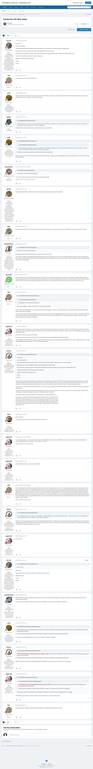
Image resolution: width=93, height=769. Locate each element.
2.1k (9, 238)
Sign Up (88, 2)
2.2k (9, 178)
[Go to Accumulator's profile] (9, 172)
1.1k (9, 606)
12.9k (9, 87)
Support (16, 7)
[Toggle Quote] (17, 120)
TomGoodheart (8, 244)
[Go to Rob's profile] (9, 80)
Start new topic (71, 29)
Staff (9, 10)
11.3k (9, 104)
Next (8, 35)
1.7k (9, 201)
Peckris (8, 351)
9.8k (9, 362)
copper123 (9, 326)
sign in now (33, 729)
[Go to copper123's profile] (9, 331)
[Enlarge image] (48, 177)
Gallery (26, 7)
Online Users (21, 10)
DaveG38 (9, 274)
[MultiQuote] (16, 70)
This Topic (84, 7)
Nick (8, 226)
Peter (8, 414)
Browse (4, 7)
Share (77, 23)
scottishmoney (8, 595)
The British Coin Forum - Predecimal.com (16, 3)
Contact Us (44, 764)
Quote (20, 70)
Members (14, 10)
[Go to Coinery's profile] (9, 122)
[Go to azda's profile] (9, 98)
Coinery (8, 117)
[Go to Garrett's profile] (4, 23)
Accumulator (9, 167)
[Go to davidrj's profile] (9, 194)
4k (9, 338)
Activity (10, 7)
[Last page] (11, 35)
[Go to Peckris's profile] (9, 356)
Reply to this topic (84, 29)
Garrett (10, 23)
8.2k (9, 129)
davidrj (9, 189)
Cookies (49, 764)
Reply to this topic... (15, 734)
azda (8, 93)
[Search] (89, 7)
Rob (9, 75)
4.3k (9, 255)
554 (9, 52)
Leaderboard (41, 7)
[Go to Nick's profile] (9, 231)
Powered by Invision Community (46, 766)
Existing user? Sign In (78, 2)
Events (21, 7)
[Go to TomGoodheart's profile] (9, 249)
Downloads (33, 7)
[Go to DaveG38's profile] (9, 280)
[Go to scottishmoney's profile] (9, 600)
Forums (4, 10)
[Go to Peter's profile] (9, 419)
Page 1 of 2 (16, 35)
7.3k (9, 426)
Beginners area (20, 24)
